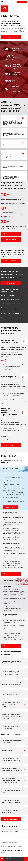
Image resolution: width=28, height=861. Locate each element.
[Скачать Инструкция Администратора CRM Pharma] (26, 837)
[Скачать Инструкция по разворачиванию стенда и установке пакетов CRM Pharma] (26, 842)
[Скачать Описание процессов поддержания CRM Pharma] (26, 851)
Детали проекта (10, 507)
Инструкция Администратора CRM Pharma (12, 837)
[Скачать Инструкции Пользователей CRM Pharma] (26, 846)
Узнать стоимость (11, 239)
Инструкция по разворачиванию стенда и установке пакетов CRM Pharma (11, 841)
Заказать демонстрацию (11, 37)
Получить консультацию (11, 233)
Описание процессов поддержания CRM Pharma (11, 851)
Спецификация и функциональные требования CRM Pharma (9, 832)
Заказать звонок (22, 2)
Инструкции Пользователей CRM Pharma (11, 846)
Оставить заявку (11, 283)
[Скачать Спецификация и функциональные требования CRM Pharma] (26, 832)
